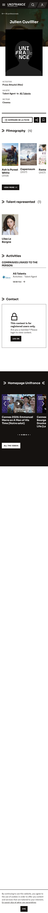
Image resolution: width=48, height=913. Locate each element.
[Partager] (36, 120)
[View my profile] (42, 5)
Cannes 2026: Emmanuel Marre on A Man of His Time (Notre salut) (17, 420)
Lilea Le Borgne (6, 240)
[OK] (24, 909)
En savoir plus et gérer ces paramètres (19, 902)
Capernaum (27, 169)
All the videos (11, 445)
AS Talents (25, 93)
